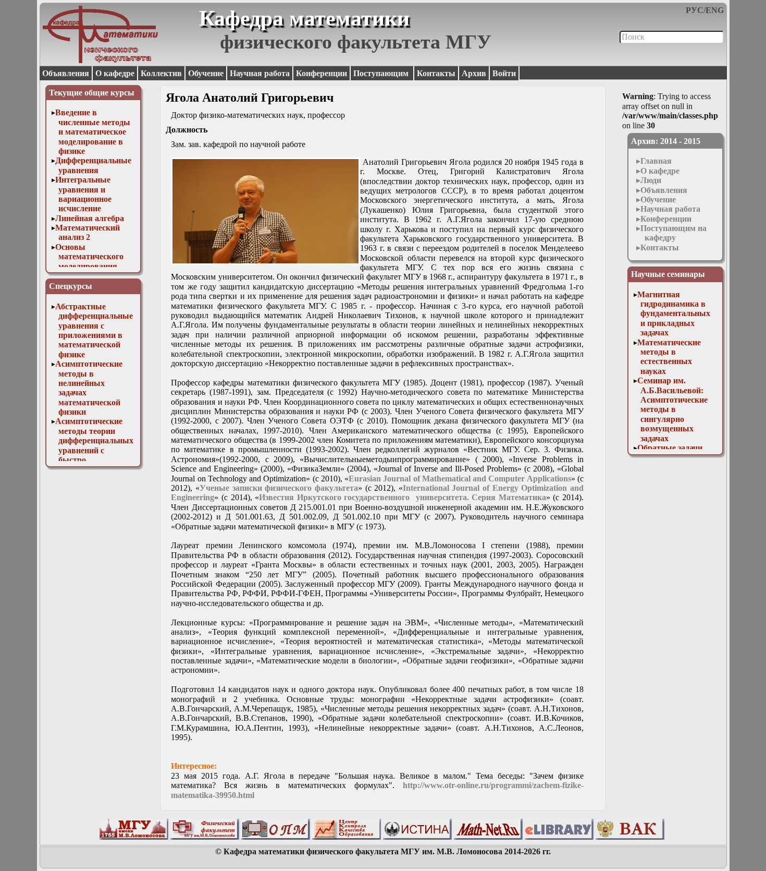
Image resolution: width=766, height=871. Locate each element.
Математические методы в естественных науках (669, 357)
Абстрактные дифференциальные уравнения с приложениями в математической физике (94, 330)
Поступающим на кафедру (673, 233)
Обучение (206, 73)
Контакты (436, 73)
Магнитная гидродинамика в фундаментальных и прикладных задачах (673, 313)
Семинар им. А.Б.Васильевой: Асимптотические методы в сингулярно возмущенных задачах (672, 409)
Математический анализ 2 (87, 232)
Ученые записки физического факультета (279, 487)
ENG (715, 10)
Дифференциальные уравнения (93, 165)
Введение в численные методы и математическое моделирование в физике (92, 131)
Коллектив (161, 73)
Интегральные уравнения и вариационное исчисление (83, 194)
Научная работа (260, 73)
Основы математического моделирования (89, 257)
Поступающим (382, 73)
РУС (694, 10)
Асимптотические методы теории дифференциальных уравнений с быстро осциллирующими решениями (94, 450)
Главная (656, 160)
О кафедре (114, 73)
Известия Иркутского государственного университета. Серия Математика (402, 497)
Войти (504, 73)
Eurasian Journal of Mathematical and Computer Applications (460, 478)
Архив (474, 73)
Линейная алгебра (89, 218)
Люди (650, 180)
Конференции (321, 73)
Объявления (65, 73)
